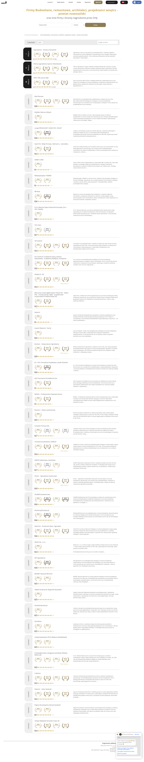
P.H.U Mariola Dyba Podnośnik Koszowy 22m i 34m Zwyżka (50, 208)
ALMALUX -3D (39, 274)
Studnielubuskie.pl (41, 605)
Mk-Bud (37, 191)
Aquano (37, 312)
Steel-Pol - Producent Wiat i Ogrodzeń (47, 526)
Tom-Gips (37, 225)
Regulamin (88, 2)
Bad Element (38, 96)
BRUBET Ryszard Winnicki (43, 574)
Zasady (79, 2)
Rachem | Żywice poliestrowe (44, 410)
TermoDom (38, 241)
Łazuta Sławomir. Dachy (42, 328)
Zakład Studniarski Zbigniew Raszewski (48, 590)
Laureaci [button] (49, 2)
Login (138, 2)
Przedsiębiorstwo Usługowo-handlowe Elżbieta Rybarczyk (50, 654)
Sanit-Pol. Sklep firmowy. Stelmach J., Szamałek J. (51, 144)
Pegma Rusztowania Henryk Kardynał (47, 705)
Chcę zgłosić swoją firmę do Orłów (126, 751)
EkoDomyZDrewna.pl (41, 510)
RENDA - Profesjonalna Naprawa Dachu (48, 394)
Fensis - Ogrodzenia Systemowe (45, 476)
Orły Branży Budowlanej (31, 35)
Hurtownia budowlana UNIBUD (45, 442)
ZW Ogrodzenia (39, 558)
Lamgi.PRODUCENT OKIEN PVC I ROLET (48, 128)
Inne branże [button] (110, 2)
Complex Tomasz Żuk (41, 426)
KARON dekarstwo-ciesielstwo (45, 460)
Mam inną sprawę (122, 753)
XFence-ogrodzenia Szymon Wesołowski (47, 64)
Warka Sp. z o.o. (40, 542)
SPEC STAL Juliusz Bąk (41, 78)
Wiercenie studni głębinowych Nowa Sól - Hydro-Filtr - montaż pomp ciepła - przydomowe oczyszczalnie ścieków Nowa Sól (51, 294)
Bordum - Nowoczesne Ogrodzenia (46, 344)
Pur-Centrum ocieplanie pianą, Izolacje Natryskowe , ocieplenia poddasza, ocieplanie (50, 258)
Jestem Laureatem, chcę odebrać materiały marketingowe (126, 748)
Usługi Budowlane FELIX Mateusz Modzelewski (50, 637)
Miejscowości (60, 2)
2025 (40, 42)
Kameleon (38, 621)
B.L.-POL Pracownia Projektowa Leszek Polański (51, 362)
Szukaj (95, 25)
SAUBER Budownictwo (42, 494)
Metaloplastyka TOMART (43, 176)
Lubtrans (37, 673)
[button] (124, 2)
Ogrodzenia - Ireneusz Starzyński (45, 50)
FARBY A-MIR (38, 160)
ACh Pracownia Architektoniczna (45, 378)
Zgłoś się (98, 2)
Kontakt (70, 2)
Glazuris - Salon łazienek (43, 689)
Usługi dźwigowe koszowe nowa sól (46, 721)
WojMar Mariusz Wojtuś (42, 112)
